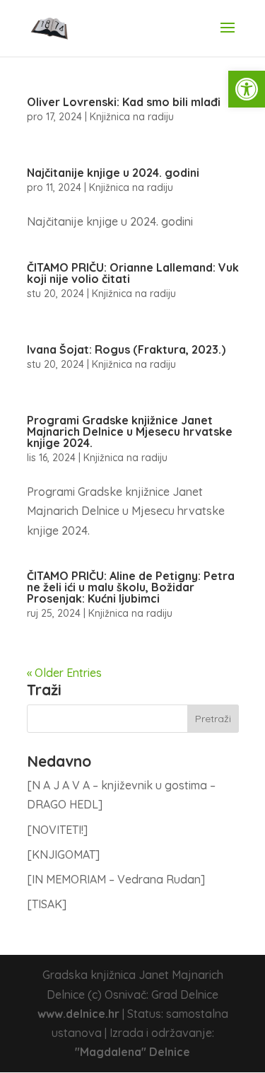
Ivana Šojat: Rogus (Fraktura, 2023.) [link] (126, 349)
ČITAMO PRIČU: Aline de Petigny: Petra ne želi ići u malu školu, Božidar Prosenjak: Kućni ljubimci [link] (131, 587)
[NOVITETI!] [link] (57, 830)
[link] (246, 89)
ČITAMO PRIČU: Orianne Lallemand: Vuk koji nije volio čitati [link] (133, 273)
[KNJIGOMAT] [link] (63, 854)
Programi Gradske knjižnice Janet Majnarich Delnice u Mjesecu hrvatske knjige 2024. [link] (129, 431)
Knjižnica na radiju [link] (132, 116)
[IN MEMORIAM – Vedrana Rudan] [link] (116, 879)
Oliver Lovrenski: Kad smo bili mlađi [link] (123, 102)
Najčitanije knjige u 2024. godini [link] (113, 173)
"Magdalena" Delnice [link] (132, 1052)
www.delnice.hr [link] (78, 1014)
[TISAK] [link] (46, 904)
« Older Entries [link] (64, 673)
